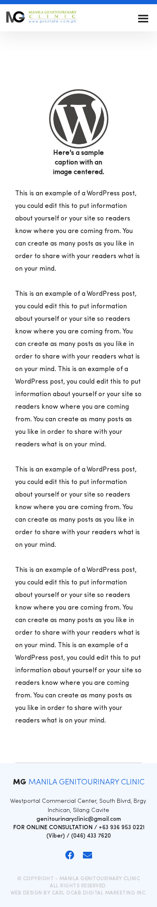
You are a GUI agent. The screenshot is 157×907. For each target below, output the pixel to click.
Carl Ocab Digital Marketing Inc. (99, 893)
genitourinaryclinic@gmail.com (78, 819)
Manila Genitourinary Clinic (41, 18)
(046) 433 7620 (91, 836)
